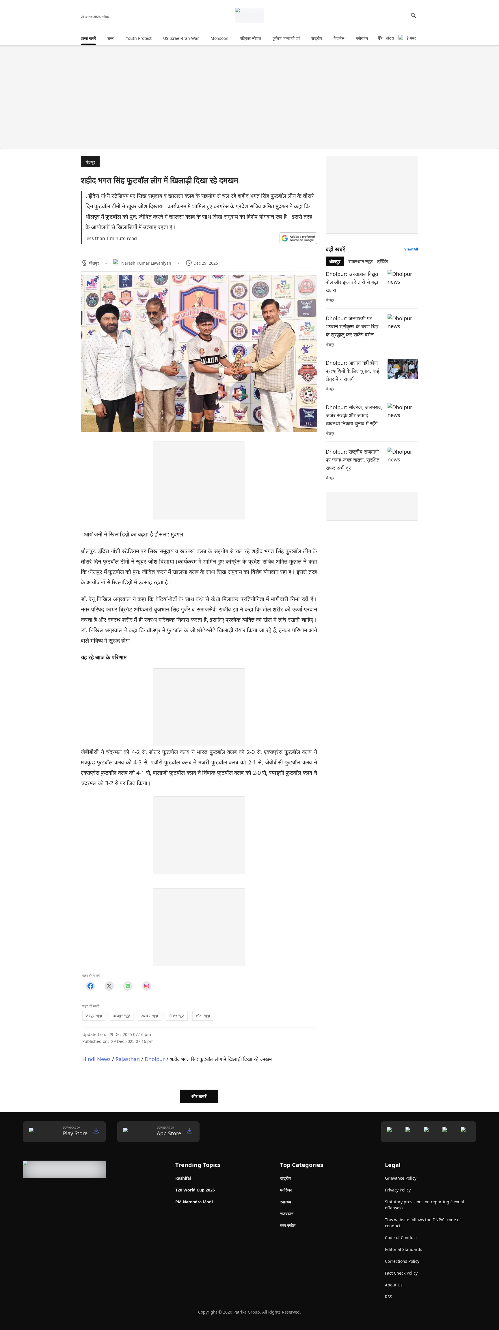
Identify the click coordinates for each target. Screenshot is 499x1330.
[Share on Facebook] (90, 986)
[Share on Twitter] (109, 986)
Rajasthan (128, 1058)
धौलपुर (90, 162)
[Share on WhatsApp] (128, 986)
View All (411, 249)
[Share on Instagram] (146, 986)
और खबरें (198, 1096)
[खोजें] (413, 15)
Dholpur (155, 1058)
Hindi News (96, 1058)
